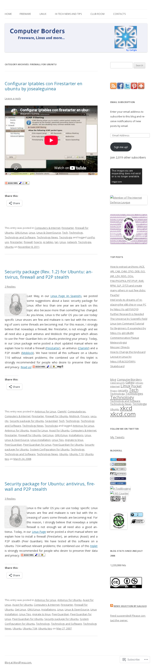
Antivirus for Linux (45, 411)
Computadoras (77, 411)
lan (56, 242)
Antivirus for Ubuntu (17, 430)
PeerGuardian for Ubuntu (68, 444)
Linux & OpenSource (48, 232)
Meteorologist (118, 342)
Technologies (134, 393)
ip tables (48, 242)
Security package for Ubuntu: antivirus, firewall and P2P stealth (50, 486)
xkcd (126, 408)
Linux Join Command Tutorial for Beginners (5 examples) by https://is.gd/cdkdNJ (128, 328)
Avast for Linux (39, 430)
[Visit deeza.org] (118, 479)
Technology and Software (20, 237)
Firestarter (68, 228)
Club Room (97, 14)
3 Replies (10, 498)
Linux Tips (58, 440)
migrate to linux (74, 440)
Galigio (130, 382)
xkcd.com (123, 414)
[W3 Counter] (119, 493)
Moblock (27, 353)
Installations (76, 435)
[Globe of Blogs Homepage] (118, 484)
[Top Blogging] (120, 488)
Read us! (26, 367)
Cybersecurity (117, 382)
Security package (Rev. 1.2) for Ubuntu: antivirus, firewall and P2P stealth (49, 274)
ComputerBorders (129, 379)
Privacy (85, 416)
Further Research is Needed (127, 314)
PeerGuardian (13, 444)
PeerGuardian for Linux (37, 444)
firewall (28, 242)
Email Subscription (122, 102)
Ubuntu (9, 247)
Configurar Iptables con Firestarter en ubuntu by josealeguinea (43, 85)
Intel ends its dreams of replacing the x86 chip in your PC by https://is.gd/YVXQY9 (128, 304)
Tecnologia (65, 237)
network (72, 242)
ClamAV (83, 348)
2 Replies (10, 286)
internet (115, 386)
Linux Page (39, 532)
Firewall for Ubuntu (56, 416)
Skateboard (117, 366)
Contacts (119, 14)
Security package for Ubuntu (27, 421)
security (123, 390)
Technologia (117, 393)
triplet (94, 546)
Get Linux (48, 435)
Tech (65, 232)
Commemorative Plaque (124, 338)
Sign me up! (121, 147)
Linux (43, 14)
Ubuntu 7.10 (76, 454)
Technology (76, 232)
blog (113, 379)
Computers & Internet (47, 228)
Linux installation (40, 440)
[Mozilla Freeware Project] (118, 469)
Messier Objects (120, 347)
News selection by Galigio (130, 606)
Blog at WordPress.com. (18, 662)
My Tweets (117, 437)
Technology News (47, 237)
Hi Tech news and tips (68, 14)
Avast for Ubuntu (59, 430)
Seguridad (51, 421)
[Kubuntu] (118, 465)
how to (38, 242)
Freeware (25, 14)
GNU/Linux (21, 232)
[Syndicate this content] (111, 606)
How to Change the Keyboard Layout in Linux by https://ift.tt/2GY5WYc (127, 356)
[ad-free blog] (118, 500)
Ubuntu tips (45, 628)
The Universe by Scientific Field (128, 319)
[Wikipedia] (118, 474)
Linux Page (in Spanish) (66, 296)
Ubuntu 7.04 (30, 628)
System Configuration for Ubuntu (49, 449)
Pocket (136, 386)
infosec (139, 382)
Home (8, 14)
